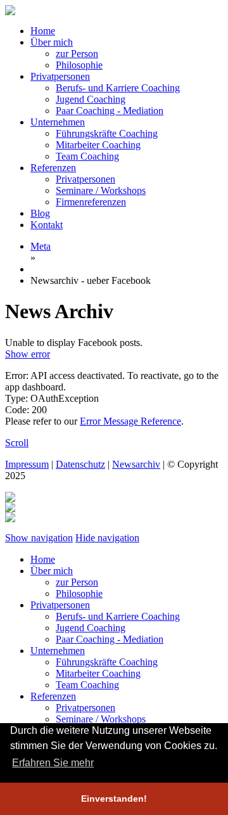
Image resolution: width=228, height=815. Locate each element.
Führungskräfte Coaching (107, 133)
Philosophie (79, 65)
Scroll (16, 442)
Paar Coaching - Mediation (109, 110)
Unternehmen (57, 122)
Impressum (27, 464)
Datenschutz (80, 464)
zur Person (77, 53)
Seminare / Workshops (101, 190)
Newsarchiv (136, 464)
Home (42, 30)
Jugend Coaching (90, 99)
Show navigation (39, 537)
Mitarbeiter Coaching (98, 144)
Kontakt (46, 224)
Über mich (51, 42)
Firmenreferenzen (91, 201)
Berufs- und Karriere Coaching (118, 87)
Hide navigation (107, 537)
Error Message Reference (130, 421)
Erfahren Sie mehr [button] (53, 762)
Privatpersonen (60, 76)
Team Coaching (87, 156)
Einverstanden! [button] (114, 798)
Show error (27, 354)
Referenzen (53, 167)
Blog (40, 213)
